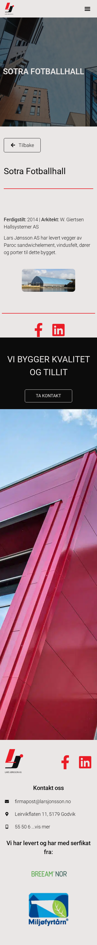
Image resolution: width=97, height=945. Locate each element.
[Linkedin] (58, 330)
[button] (87, 8)
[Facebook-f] (39, 330)
